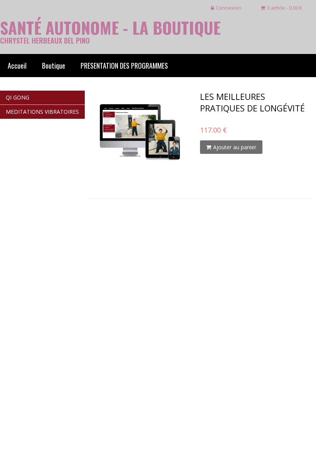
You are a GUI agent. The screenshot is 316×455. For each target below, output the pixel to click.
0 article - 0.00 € (284, 7)
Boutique (53, 66)
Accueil (17, 66)
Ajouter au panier (234, 147)
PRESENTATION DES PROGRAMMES (124, 66)
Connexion (228, 7)
